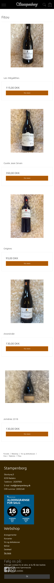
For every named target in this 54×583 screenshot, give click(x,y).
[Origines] (27, 219)
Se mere (7, 553)
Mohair (7, 545)
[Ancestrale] (27, 305)
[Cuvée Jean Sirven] (27, 134)
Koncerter (8, 538)
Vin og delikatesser (12, 542)
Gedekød (7, 549)
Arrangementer (10, 534)
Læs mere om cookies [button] (14, 570)
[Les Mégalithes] (27, 49)
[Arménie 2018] (27, 390)
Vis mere (27, 93)
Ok (27, 576)
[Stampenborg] (27, 4)
